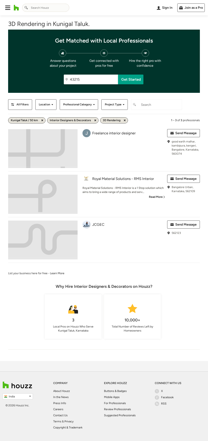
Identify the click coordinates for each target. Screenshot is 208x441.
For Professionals (115, 403)
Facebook (167, 397)
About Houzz (61, 391)
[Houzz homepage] (16, 7)
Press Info (59, 403)
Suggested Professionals (120, 415)
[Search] (26, 8)
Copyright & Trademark (67, 427)
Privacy (69, 421)
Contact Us (60, 415)
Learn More (57, 273)
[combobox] (45, 8)
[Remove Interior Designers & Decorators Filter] (95, 120)
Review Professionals (117, 409)
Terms (57, 421)
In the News (61, 397)
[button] (7, 7)
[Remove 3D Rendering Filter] (125, 120)
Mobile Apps (112, 397)
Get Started (131, 79)
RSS (164, 403)
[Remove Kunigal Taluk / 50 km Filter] (42, 120)
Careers (58, 409)
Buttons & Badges (115, 391)
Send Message (186, 133)
